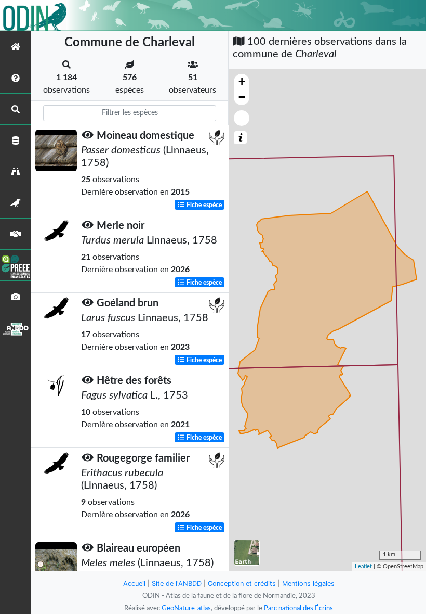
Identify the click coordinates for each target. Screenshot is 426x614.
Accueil (134, 583)
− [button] (241, 97)
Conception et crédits (242, 583)
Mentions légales (308, 583)
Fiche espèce (203, 205)
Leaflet (363, 566)
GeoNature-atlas (186, 608)
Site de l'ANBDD (177, 583)
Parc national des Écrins (298, 608)
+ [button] (241, 81)
